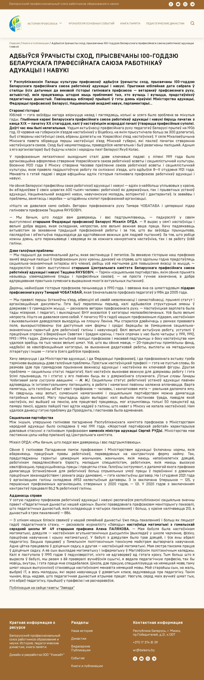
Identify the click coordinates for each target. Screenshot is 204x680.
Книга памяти (130, 23)
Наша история (82, 630)
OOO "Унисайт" (54, 654)
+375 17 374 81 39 (145, 642)
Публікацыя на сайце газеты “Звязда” (42, 588)
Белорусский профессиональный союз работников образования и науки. (34, 639)
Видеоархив (80, 646)
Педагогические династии (165, 23)
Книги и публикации (36, 43)
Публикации (80, 650)
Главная (14, 43)
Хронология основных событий (91, 23)
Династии (78, 638)
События (77, 658)
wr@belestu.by (144, 650)
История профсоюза (43, 24)
